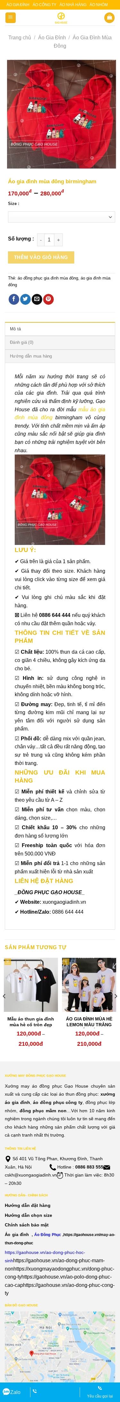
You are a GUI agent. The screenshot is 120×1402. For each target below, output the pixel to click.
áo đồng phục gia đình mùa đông (48, 278)
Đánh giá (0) (21, 342)
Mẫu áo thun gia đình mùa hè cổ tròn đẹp (30, 1021)
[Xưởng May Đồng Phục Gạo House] (60, 18)
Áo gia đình (17, 5)
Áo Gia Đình (52, 37)
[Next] (115, 1009)
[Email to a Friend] (37, 299)
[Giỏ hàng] (109, 17)
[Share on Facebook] (14, 299)
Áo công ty (44, 5)
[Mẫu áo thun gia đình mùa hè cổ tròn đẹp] (31, 985)
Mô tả (15, 329)
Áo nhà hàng (73, 5)
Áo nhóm (99, 5)
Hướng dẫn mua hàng (31, 356)
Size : (13, 203)
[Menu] (10, 17)
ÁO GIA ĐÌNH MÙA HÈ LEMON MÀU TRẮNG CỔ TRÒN (89, 1024)
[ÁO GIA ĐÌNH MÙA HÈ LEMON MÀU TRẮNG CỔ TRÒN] (89, 985)
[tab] (60, 328)
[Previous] (4, 1009)
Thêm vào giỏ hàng (41, 257)
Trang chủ (19, 37)
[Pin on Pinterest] (48, 299)
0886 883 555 (89, 1167)
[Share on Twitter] (25, 299)
